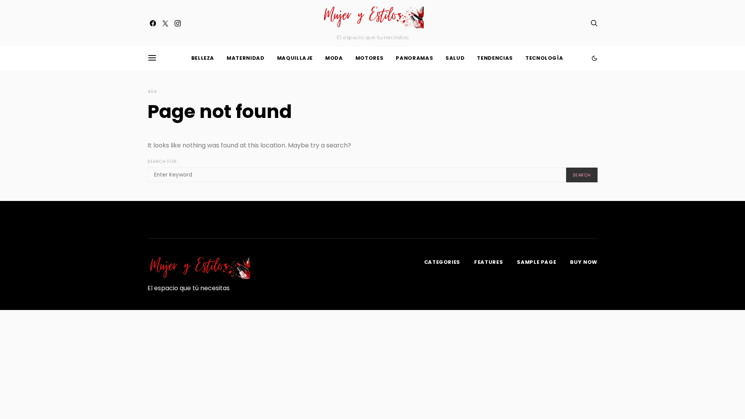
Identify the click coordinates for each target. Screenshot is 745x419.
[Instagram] (177, 23)
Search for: (162, 161)
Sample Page (536, 262)
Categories (442, 262)
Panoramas (414, 58)
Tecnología (544, 58)
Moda (334, 58)
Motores (369, 58)
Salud (454, 58)
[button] (594, 58)
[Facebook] (152, 23)
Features (488, 262)
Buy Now (584, 262)
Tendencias (495, 58)
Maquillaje (295, 58)
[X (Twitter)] (165, 23)
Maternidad (246, 58)
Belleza (203, 58)
